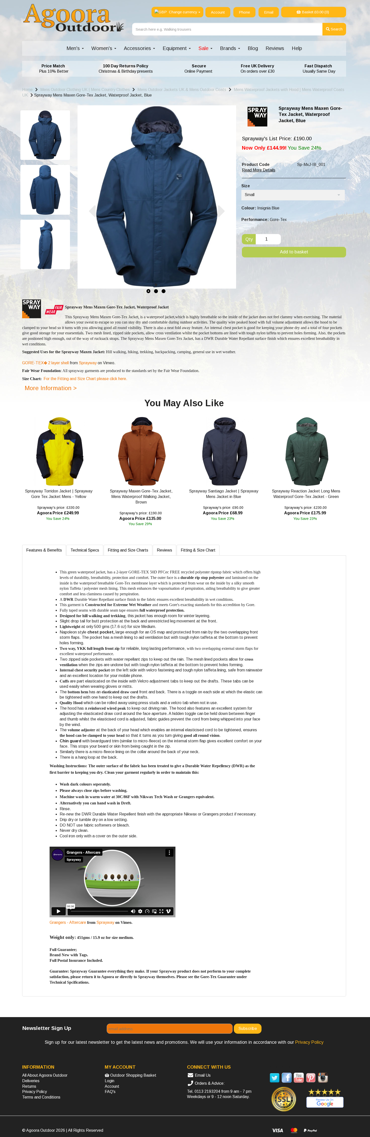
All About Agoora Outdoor (44, 1075)
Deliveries (31, 1081)
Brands (229, 48)
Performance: (255, 219)
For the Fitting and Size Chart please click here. (85, 379)
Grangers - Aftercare (68, 922)
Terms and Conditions (41, 1097)
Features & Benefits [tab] (44, 550)
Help (297, 48)
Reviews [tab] (164, 550)
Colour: (248, 208)
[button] (92, 249)
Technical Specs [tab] (84, 550)
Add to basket (294, 251)
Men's (73, 48)
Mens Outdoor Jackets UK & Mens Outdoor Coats (181, 89)
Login (109, 1081)
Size (245, 186)
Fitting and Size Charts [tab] (128, 550)
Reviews (275, 48)
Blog (253, 48)
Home (27, 89)
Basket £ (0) (315, 12)
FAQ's (110, 1091)
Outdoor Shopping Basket (132, 1075)
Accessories (138, 48)
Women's (102, 48)
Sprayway (88, 363)
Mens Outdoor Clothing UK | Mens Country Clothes (85, 89)
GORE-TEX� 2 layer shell (45, 363)
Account (112, 1086)
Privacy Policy (34, 1091)
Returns (29, 1086)
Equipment (175, 48)
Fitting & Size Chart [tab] (198, 550)
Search (336, 29)
